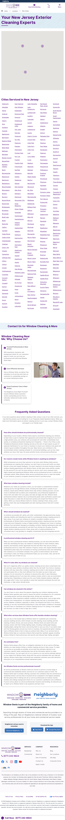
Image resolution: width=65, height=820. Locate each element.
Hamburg (18, 235)
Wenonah (56, 251)
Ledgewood (31, 129)
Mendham (31, 193)
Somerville (56, 107)
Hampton (18, 241)
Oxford (42, 133)
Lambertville (31, 113)
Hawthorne (18, 259)
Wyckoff (55, 305)
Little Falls (31, 143)
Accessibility (29, 796)
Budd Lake (5, 217)
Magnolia (30, 166)
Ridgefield (43, 231)
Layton (30, 123)
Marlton (30, 180)
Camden (4, 231)
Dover (4, 300)
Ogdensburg (44, 123)
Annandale (5, 117)
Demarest (5, 293)
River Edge (43, 248)
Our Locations (54, 754)
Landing (30, 116)
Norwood (43, 109)
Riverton (43, 255)
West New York (58, 261)
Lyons (29, 160)
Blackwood (5, 177)
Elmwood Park (19, 114)
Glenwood (18, 197)
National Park (32, 274)
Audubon (5, 127)
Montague (31, 224)
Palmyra (42, 139)
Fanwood (18, 136)
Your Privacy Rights (57, 796)
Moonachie (31, 234)
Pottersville (43, 202)
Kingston (17, 303)
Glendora (18, 193)
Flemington (18, 150)
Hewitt (17, 262)
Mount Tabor (32, 262)
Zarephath (56, 309)
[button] (22, 46)
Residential (27, 751)
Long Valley (31, 156)
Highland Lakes (20, 272)
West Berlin (56, 254)
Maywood (31, 187)
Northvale (31, 308)
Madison (30, 163)
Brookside (5, 214)
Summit (55, 158)
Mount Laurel (32, 258)
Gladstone (18, 180)
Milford (30, 210)
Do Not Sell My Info (41, 796)
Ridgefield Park (45, 235)
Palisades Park (45, 136)
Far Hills (17, 139)
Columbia (5, 274)
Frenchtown (18, 166)
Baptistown (5, 134)
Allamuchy (5, 104)
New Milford (31, 286)
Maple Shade (32, 177)
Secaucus (43, 291)
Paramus (43, 143)
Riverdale (43, 251)
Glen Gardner (19, 187)
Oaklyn (42, 119)
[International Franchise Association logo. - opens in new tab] (4, 768)
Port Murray (44, 199)
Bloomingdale (6, 187)
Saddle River (44, 278)
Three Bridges (57, 182)
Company (39, 747)
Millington (31, 214)
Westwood (56, 271)
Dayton (4, 287)
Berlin (4, 170)
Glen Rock (18, 190)
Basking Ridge (6, 141)
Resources (54, 747)
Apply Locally (40, 764)
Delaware (5, 290)
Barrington (5, 137)
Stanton (55, 131)
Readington (43, 228)
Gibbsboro (18, 173)
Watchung (56, 239)
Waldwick (56, 214)
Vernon (55, 204)
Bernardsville (6, 173)
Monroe (30, 220)
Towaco (55, 189)
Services (27, 747)
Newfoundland (32, 298)
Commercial (28, 754)
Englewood (18, 121)
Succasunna (57, 155)
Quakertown (44, 214)
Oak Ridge (43, 113)
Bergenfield (5, 161)
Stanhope (56, 128)
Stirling (55, 142)
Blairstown (5, 180)
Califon (4, 227)
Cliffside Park (6, 258)
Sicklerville (43, 301)
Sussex (55, 162)
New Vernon (31, 295)
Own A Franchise (41, 757)
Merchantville (32, 197)
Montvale (30, 227)
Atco (3, 124)
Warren (55, 227)
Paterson (43, 153)
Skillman (43, 304)
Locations (15, 11)
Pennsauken (44, 163)
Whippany (56, 278)
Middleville (31, 204)
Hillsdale (17, 279)
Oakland (42, 116)
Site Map (53, 757)
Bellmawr (5, 151)
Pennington (43, 160)
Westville (56, 268)
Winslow (55, 293)
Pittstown (43, 182)
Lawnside (31, 119)
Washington (56, 230)
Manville (30, 173)
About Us (39, 754)
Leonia (30, 133)
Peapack (43, 156)
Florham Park (19, 153)
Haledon (17, 231)
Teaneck (55, 168)
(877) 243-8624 (11, 756)
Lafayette (18, 306)
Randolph (43, 221)
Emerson (17, 117)
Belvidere (5, 154)
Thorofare (56, 179)
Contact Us (39, 761)
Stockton (56, 148)
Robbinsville (44, 258)
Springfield (56, 125)
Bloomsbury (6, 190)
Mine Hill (30, 217)
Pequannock (44, 166)
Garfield (17, 170)
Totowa (55, 185)
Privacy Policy (19, 796)
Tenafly (55, 172)
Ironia (16, 293)
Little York (31, 150)
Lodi (29, 153)
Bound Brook (6, 200)
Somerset (56, 104)
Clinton (4, 264)
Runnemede (44, 272)
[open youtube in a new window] (20, 762)
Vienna (55, 208)
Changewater (6, 241)
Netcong (30, 283)
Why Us (38, 751)
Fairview (17, 133)
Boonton (4, 197)
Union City (56, 201)
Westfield (56, 264)
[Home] (2, 11)
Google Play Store (54, 730)
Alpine (4, 110)
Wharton (55, 274)
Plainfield (43, 185)
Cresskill (4, 283)
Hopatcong (18, 286)
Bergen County (7, 158)
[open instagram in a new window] (11, 762)
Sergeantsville (44, 294)
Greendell (18, 212)
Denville (4, 297)
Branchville (5, 204)
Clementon (5, 254)
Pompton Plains (45, 195)
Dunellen (5, 307)
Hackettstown (19, 219)
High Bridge (18, 269)
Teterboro (56, 175)
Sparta (55, 121)
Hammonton (19, 238)
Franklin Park (19, 163)
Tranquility (56, 198)
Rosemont (43, 268)
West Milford (57, 258)
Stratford (56, 152)
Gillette (17, 177)
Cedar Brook (6, 234)
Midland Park (32, 207)
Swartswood (57, 165)
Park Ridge (43, 146)
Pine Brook (43, 179)
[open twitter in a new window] (7, 762)
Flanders (17, 146)
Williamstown (57, 290)
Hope (16, 289)
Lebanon (30, 126)
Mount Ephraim (32, 249)
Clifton (4, 261)
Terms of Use (9, 796)
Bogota (4, 193)
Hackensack (19, 216)
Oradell (42, 129)
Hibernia (17, 266)
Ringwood (43, 245)
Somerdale (43, 307)
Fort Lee (17, 156)
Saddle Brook (44, 275)
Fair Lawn (18, 129)
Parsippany (43, 150)
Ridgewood (43, 238)
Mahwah (30, 170)
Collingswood (6, 271)
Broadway (5, 210)
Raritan (42, 224)
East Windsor (19, 107)
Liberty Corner (32, 136)
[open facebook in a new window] (2, 762)
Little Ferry (31, 146)
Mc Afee (30, 190)
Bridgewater (6, 207)
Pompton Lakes (45, 192)
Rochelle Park (44, 262)
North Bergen (32, 305)
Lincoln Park (31, 139)
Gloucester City (20, 200)
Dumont (4, 303)
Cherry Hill (5, 247)
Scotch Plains (44, 287)
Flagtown (18, 143)
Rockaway (43, 265)
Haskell (17, 256)
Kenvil (16, 299)
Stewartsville (57, 135)
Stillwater (56, 138)
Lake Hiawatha (32, 104)
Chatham (5, 244)
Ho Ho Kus (18, 283)
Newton (30, 301)
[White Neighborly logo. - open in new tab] (5, 1)
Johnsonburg (19, 296)
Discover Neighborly (14, 731)
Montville (30, 231)
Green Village (19, 209)
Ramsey (42, 218)
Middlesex (31, 200)
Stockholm (56, 145)
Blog (51, 751)
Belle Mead (5, 148)
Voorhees (56, 211)
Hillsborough (19, 276)
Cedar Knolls (6, 237)
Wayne (55, 247)
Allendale (5, 107)
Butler (4, 220)
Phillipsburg (44, 170)
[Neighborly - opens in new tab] (8, 767)
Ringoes (42, 241)
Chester (4, 251)
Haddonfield (19, 228)
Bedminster (5, 144)
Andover (4, 114)
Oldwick (42, 126)
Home (6, 11)
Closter (4, 268)
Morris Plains (32, 237)
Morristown (31, 241)
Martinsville (31, 183)
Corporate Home (55, 761)
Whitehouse (56, 281)
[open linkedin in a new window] (16, 762)
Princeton (43, 206)
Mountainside (32, 270)
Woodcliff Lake (58, 302)
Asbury (4, 121)
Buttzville (5, 224)
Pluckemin (43, 189)
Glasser (17, 183)
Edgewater (18, 110)
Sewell (42, 297)
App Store (38, 730)
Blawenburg (6, 183)
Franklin (17, 160)
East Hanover (19, 104)
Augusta (4, 131)
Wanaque (56, 223)
